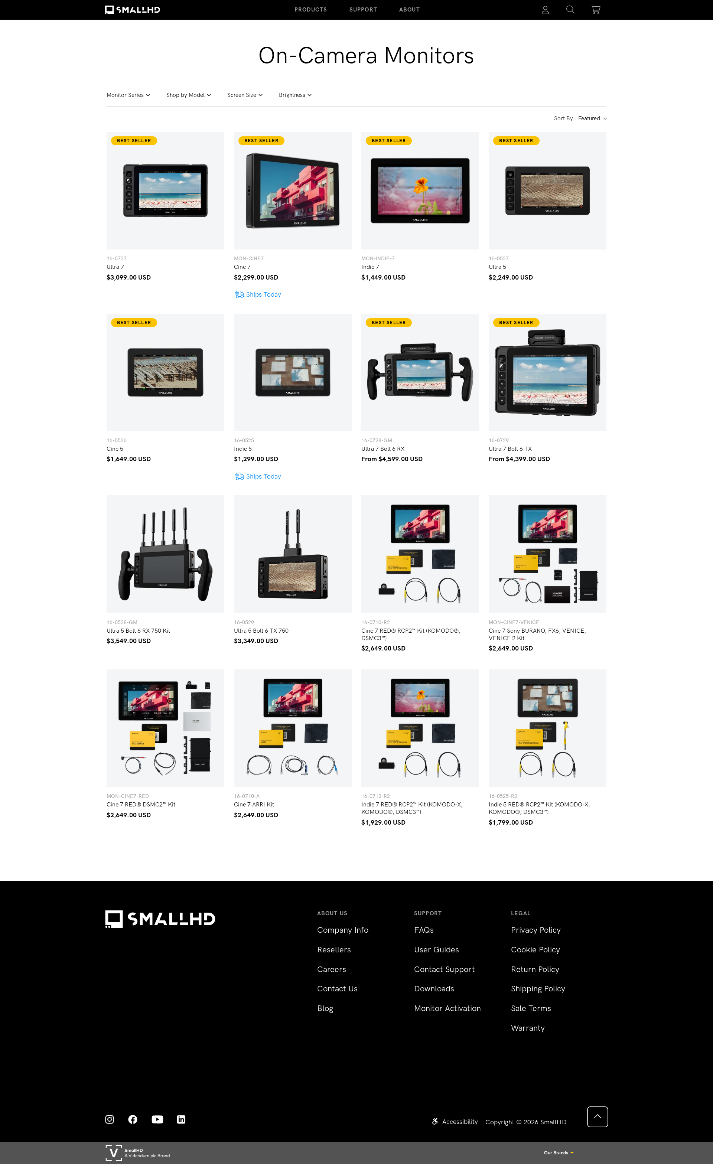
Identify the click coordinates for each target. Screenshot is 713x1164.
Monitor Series (125, 95)
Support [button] (363, 9)
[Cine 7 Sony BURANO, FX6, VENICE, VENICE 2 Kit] (547, 554)
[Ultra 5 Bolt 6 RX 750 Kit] (165, 554)
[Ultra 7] (165, 191)
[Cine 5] (165, 372)
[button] (570, 10)
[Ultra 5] (547, 191)
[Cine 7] (293, 191)
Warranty (528, 1028)
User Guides (436, 950)
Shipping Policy (538, 989)
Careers (331, 969)
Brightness (292, 95)
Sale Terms (531, 1008)
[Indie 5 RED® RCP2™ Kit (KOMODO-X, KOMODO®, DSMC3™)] (547, 728)
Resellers (334, 950)
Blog (325, 1008)
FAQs (424, 930)
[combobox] (592, 118)
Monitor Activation (447, 1008)
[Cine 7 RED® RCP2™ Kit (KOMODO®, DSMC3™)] (420, 554)
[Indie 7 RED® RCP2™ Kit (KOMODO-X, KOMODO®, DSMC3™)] (420, 728)
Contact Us (337, 989)
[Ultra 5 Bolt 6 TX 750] (293, 554)
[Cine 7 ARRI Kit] (293, 728)
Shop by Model (185, 95)
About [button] (409, 9)
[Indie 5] (293, 372)
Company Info (342, 930)
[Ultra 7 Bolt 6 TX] (547, 372)
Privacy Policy (536, 930)
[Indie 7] (420, 191)
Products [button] (311, 9)
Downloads (434, 989)
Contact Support (444, 969)
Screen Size (241, 95)
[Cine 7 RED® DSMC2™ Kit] (165, 728)
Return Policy (535, 969)
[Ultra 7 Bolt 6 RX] (420, 372)
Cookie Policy (535, 950)
